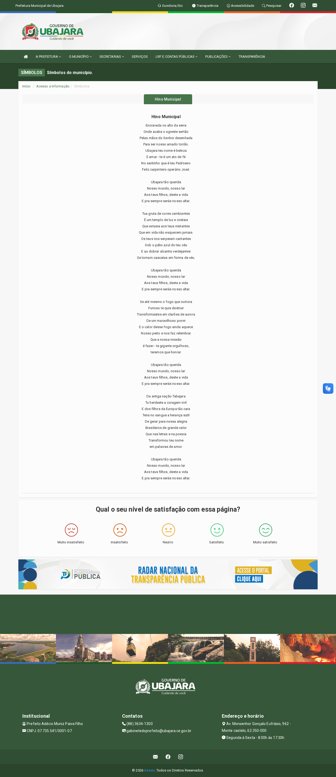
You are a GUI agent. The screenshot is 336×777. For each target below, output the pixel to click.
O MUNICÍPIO (79, 57)
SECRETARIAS (110, 57)
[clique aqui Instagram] (180, 756)
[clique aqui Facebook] (168, 756)
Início (26, 86)
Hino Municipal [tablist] (168, 99)
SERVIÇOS (140, 57)
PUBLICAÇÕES (216, 57)
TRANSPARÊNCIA (252, 57)
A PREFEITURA (47, 57)
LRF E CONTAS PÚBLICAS (175, 57)
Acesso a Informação (53, 86)
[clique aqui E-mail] (155, 756)
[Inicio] (25, 56)
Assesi (149, 770)
